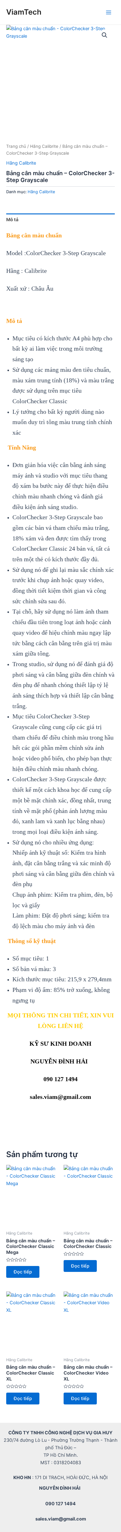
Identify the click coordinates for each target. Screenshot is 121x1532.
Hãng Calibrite (44, 146)
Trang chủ (16, 146)
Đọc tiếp (23, 1272)
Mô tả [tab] (12, 219)
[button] (104, 35)
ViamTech (24, 11)
